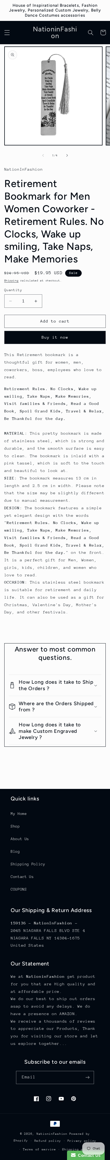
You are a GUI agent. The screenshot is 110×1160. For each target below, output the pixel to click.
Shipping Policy (28, 864)
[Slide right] (67, 156)
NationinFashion (52, 1134)
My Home (19, 813)
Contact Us (22, 876)
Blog (15, 851)
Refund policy (47, 1141)
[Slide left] (43, 156)
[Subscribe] (87, 1077)
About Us (20, 839)
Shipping (11, 280)
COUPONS (19, 889)
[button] (7, 32)
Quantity (13, 290)
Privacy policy (82, 1141)
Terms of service (39, 1149)
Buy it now (55, 337)
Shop (15, 826)
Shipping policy (77, 1149)
